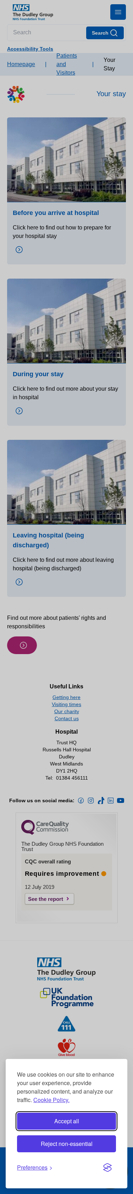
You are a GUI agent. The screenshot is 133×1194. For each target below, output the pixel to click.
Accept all (66, 1121)
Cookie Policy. (51, 1100)
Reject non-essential (67, 1144)
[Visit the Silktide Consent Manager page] (107, 1167)
